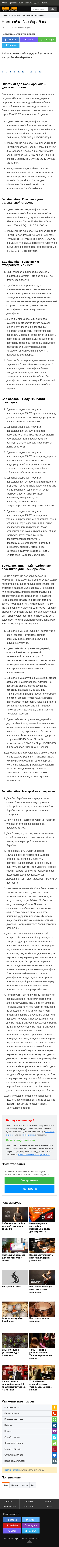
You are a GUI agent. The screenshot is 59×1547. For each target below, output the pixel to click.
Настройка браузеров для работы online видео (13, 1258)
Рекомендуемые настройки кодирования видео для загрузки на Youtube (39, 1229)
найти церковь (28, 1135)
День (5, 1485)
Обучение (49, 1501)
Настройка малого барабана (39, 1319)
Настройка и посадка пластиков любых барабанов (40, 1289)
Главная (6, 15)
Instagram (31, 1525)
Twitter (31, 1520)
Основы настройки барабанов (12, 1319)
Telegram (11, 45)
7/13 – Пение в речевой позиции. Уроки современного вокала (40, 1385)
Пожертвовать (29, 1180)
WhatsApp (48, 39)
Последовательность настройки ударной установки (41, 1258)
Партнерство (29, 1188)
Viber (30, 39)
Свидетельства (9, 1506)
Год (32, 1485)
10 (40, 71)
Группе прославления (33, 15)
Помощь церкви (11, 1470)
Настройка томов (11, 1286)
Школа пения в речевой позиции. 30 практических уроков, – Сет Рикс (14, 1385)
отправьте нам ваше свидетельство (34, 1154)
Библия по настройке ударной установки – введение (13, 1226)
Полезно (48, 1506)
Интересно (29, 1506)
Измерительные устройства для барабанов (10, 1353)
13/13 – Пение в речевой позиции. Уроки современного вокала (40, 1354)
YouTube (13, 1525)
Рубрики (16, 15)
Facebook (11, 39)
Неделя (14, 1485)
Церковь (29, 1501)
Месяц (25, 1485)
